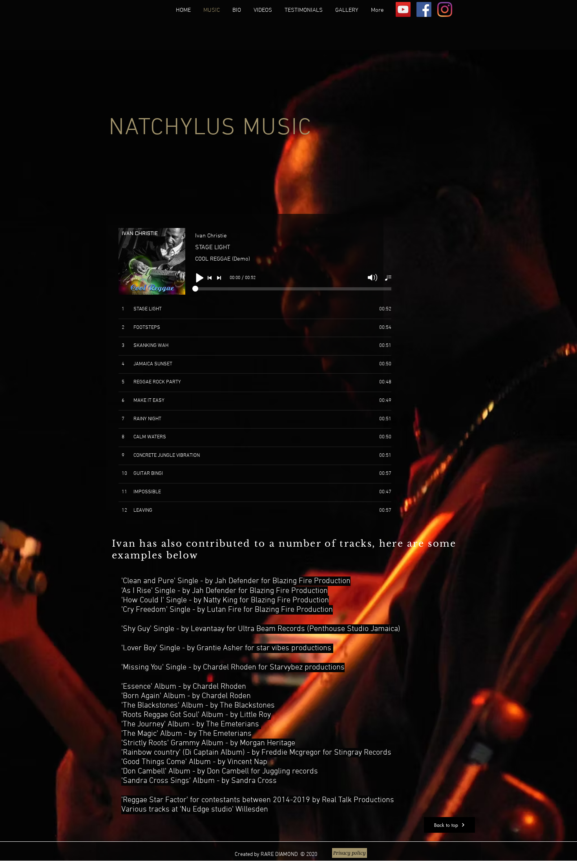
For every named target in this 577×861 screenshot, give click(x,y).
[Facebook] (423, 9)
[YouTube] (403, 9)
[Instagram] (444, 9)
